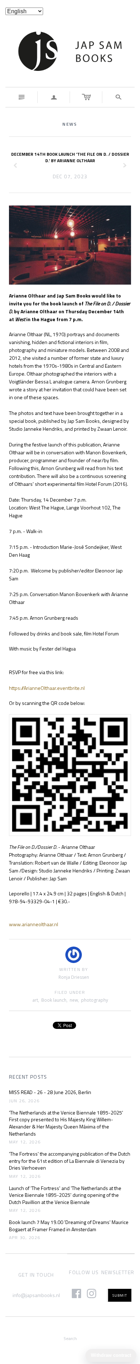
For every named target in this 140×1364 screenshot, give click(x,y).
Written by (73, 970)
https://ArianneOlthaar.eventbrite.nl (47, 688)
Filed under (70, 993)
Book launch (53, 1000)
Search (70, 1338)
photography (94, 1000)
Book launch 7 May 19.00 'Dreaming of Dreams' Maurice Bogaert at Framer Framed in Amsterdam (69, 1226)
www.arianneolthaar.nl (34, 924)
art (35, 1000)
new (74, 1000)
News (70, 124)
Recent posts (28, 1076)
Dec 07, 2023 (70, 176)
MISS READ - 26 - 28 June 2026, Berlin (50, 1092)
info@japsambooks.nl (36, 1295)
